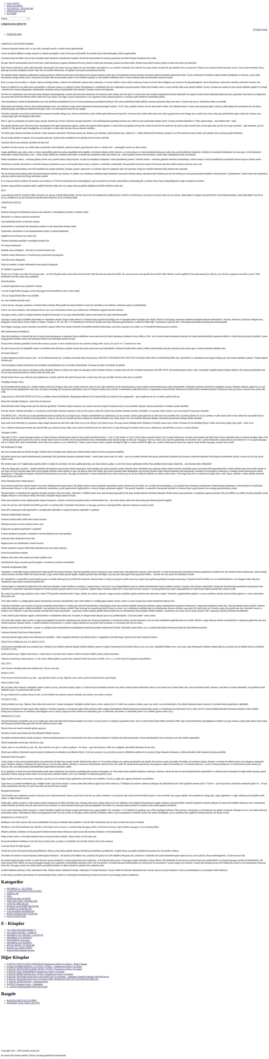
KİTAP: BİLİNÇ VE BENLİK (21, 945)
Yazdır (264, 29)
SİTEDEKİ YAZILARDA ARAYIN (23, 1003)
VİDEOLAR (12, 893)
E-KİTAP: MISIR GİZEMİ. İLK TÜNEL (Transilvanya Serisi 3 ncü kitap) (40, 974)
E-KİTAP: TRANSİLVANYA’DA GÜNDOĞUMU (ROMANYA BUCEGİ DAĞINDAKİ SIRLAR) (52, 979)
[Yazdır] (257, 29)
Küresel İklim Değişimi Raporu (20, 950)
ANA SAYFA (13, 3)
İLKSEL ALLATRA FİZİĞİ (19, 948)
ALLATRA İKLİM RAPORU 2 (21, 930)
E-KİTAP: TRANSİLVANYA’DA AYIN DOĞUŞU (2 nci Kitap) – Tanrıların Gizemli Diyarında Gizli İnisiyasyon (58, 976)
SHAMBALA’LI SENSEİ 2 (19, 937)
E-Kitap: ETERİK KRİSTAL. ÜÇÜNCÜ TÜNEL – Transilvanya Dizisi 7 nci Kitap (44, 966)
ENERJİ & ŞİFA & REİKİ (19, 899)
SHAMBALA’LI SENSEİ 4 (19, 943)
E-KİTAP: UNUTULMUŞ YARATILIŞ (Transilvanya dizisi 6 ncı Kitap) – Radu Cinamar (47, 964)
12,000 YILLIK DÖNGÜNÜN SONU (24, 891)
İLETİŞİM (11, 13)
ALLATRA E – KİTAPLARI (20, 8)
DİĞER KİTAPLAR (16, 11)
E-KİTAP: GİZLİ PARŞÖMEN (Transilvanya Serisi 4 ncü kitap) (35, 971)
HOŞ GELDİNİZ (15, 6)
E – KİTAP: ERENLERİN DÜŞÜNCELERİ (27, 987)
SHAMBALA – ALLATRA (19, 888)
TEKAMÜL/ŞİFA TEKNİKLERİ (22, 901)
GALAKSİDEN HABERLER (20, 911)
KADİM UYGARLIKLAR (19, 909)
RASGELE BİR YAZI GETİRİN (22, 1000)
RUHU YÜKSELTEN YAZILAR (22, 914)
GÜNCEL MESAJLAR (17, 904)
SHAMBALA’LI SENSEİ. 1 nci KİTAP (25, 935)
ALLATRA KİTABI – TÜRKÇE (22, 932)
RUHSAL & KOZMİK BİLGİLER (23, 906)
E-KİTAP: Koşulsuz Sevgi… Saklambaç (25, 984)
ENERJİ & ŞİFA (14, 34)
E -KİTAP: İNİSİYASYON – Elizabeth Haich (27, 981)
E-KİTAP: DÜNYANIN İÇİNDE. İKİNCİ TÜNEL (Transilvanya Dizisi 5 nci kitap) (44, 969)
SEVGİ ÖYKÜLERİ (16, 916)
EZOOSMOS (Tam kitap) (18, 940)
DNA (9, 896)
